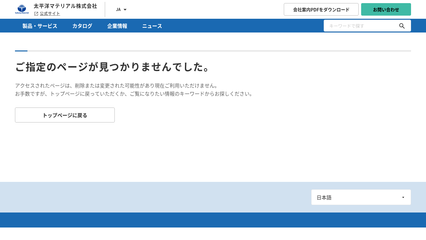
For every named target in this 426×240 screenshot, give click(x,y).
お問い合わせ (386, 9)
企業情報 (117, 25)
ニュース (152, 25)
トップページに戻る (64, 115)
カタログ (82, 25)
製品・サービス (39, 25)
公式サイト (50, 13)
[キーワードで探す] (402, 25)
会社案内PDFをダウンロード (321, 9)
